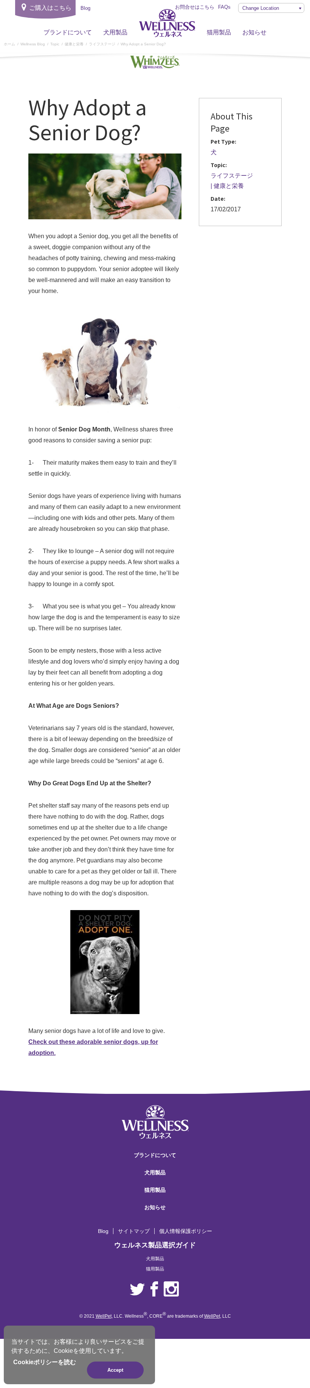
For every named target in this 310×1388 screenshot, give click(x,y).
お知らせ (254, 32)
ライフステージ (232, 175)
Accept (115, 1370)
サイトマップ (134, 1231)
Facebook (154, 1289)
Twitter (137, 1289)
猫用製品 (219, 32)
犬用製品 (115, 32)
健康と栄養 (229, 186)
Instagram (171, 1289)
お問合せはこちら (194, 7)
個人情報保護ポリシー (185, 1231)
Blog (103, 1231)
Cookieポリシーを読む (44, 1362)
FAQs (224, 7)
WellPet (104, 1316)
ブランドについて (67, 32)
